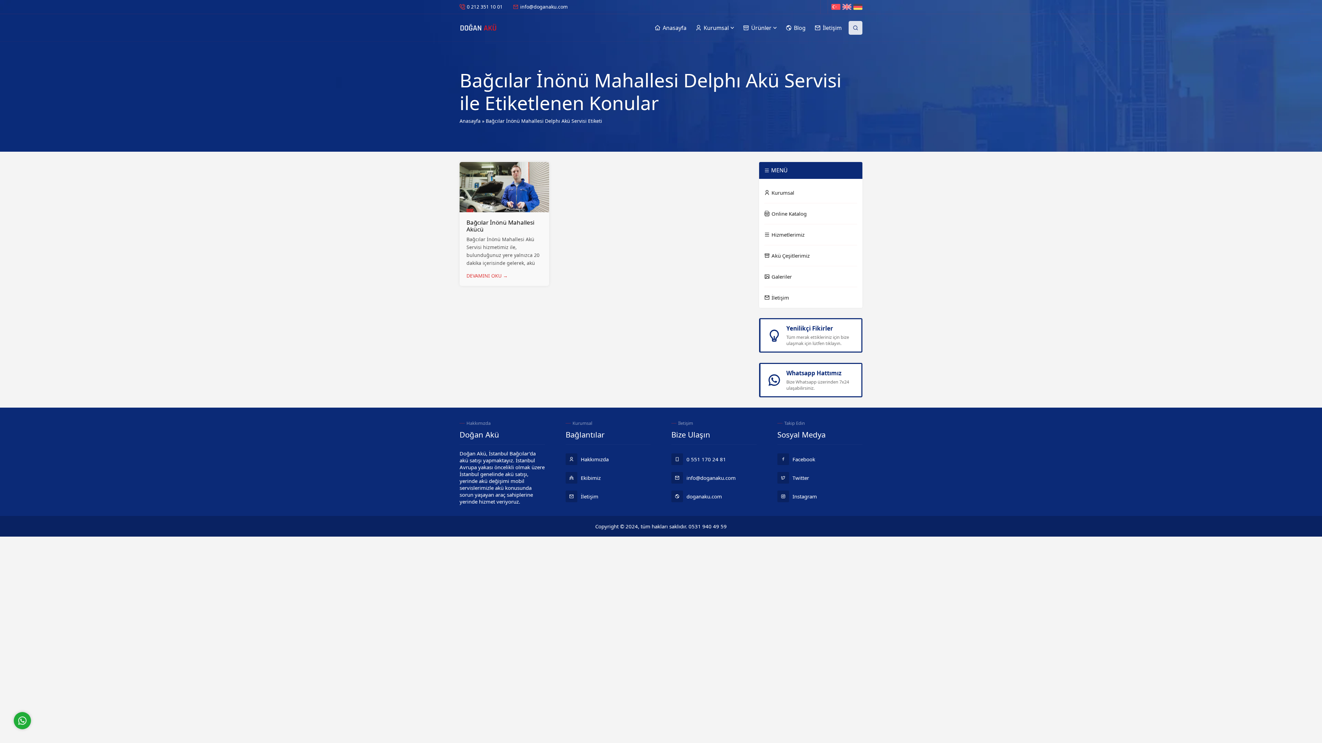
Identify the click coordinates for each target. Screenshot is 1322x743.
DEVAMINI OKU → (487, 275)
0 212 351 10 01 (485, 6)
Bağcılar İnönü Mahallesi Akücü (500, 225)
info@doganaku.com (544, 6)
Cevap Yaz (65, 692)
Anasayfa (470, 121)
